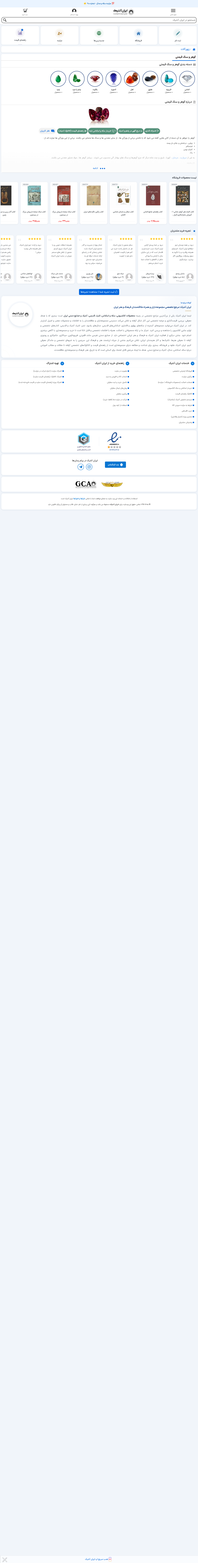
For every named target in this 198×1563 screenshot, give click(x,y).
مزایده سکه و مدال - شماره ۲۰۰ (99, 3)
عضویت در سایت (121, 371)
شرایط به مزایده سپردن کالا (182, 405)
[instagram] (89, 467)
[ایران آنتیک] (194, 49)
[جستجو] (4, 20)
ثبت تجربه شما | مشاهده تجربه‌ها (98, 292)
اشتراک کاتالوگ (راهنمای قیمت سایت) (47, 376)
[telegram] (81, 467)
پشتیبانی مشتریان (185, 422)
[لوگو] (124, 12)
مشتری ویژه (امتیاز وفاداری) (181, 416)
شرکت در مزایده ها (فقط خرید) (115, 399)
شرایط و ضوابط (79, 498)
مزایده (59, 40)
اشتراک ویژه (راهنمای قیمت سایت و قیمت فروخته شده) (40, 382)
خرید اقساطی (187, 411)
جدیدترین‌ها (99, 40)
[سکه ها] (112, 484)
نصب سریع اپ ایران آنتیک (97, 1559)
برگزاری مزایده (187, 376)
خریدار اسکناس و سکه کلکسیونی (179, 388)
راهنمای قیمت (20, 40)
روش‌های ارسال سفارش (118, 388)
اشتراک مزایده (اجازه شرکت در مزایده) (47, 371)
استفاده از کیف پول (120, 405)
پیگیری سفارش (121, 393)
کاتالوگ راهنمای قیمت (183, 393)
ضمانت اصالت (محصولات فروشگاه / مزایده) (175, 382)
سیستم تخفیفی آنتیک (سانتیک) (180, 399)
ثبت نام (178, 40)
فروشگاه (138, 40)
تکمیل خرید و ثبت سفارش (117, 382)
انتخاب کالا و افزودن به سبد (116, 376)
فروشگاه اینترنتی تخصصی (182, 371)
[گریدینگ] (86, 484)
